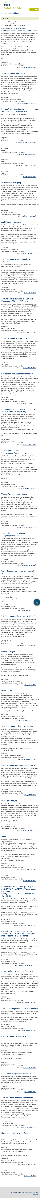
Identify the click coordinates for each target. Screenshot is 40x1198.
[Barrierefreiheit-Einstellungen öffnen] (37, 602)
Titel (11, 28)
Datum (16, 28)
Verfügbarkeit (22, 28)
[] (30, 68)
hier (26, 1058)
